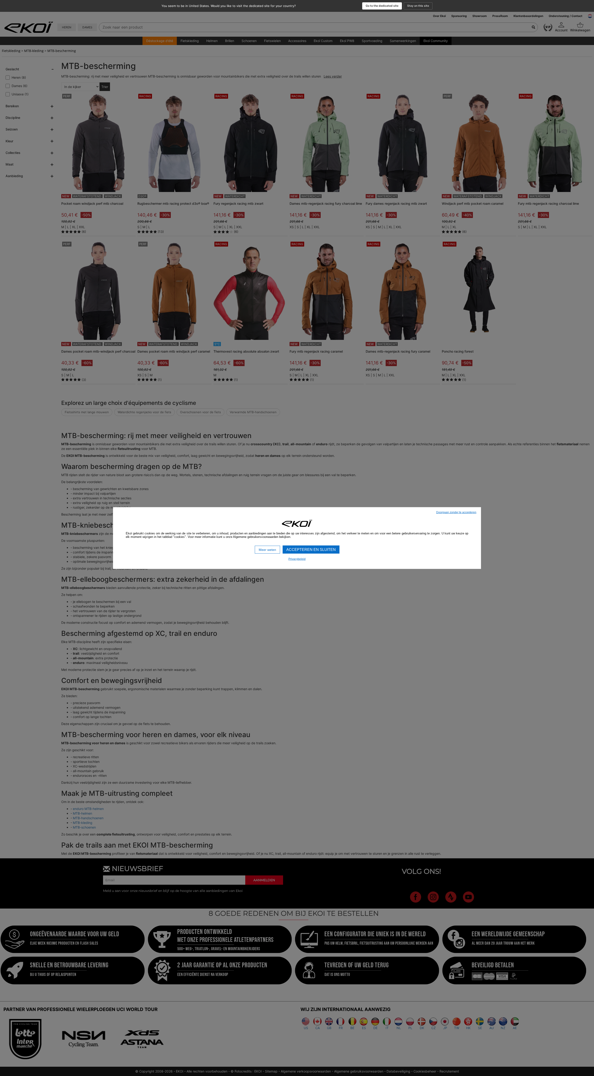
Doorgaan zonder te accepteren (456, 512)
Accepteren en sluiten (311, 549)
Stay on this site (418, 5)
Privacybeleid (297, 559)
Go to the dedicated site (382, 5)
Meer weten (267, 549)
